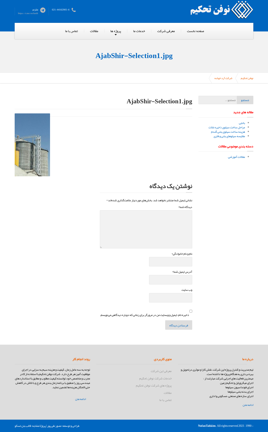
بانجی (242, 123)
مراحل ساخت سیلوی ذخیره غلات (227, 127)
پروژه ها (115, 31)
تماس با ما (71, 31)
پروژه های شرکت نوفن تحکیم (154, 385)
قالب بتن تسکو (23, 426)
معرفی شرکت (166, 31)
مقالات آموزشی (236, 157)
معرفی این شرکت (161, 371)
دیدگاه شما (185, 207)
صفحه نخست (195, 31)
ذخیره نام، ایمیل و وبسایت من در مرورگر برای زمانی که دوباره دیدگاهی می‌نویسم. (144, 315)
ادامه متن (248, 405)
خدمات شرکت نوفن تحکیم (155, 378)
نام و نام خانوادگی (181, 254)
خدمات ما (139, 31)
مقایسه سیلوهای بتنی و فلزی (229, 136)
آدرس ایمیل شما (182, 272)
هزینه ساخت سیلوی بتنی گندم (228, 132)
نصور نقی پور (54, 426)
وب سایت (187, 290)
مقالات (94, 31)
